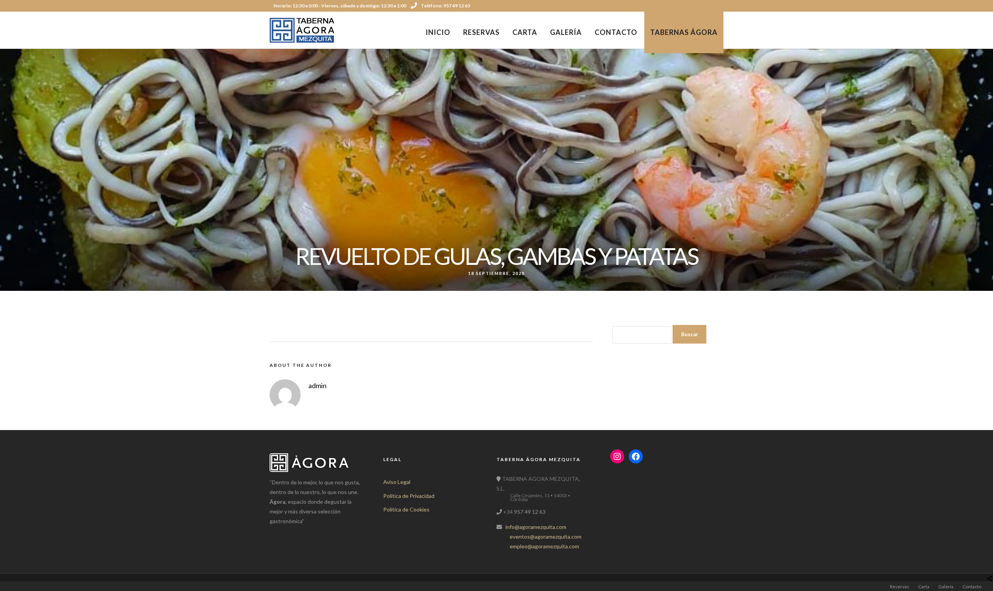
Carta (524, 32)
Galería (566, 32)
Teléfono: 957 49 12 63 (445, 6)
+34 (523, 511)
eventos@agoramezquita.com (545, 536)
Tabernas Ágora (684, 32)
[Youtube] (710, 6)
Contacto (616, 32)
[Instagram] (720, 6)
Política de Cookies (406, 509)
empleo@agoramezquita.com (544, 546)
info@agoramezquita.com (535, 527)
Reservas (481, 32)
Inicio (438, 32)
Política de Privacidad (408, 495)
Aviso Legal (396, 482)
